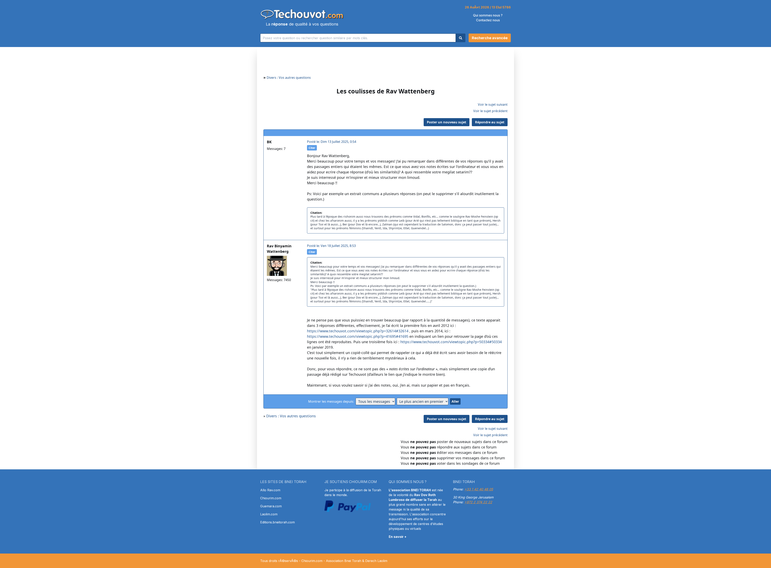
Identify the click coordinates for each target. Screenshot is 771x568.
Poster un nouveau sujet (446, 122)
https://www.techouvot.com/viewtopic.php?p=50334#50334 (451, 341)
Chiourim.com (270, 498)
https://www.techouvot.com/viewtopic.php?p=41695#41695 (357, 336)
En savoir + (397, 537)
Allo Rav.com (270, 490)
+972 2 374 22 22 (478, 502)
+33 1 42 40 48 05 (478, 489)
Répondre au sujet (489, 122)
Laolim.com (268, 514)
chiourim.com (363, 482)
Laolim (382, 561)
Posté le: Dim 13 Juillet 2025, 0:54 (331, 141)
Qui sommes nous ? (488, 15)
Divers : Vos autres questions (289, 77)
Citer (312, 148)
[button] (490, 38)
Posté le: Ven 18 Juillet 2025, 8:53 (331, 246)
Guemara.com (271, 506)
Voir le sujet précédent (490, 111)
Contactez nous (488, 20)
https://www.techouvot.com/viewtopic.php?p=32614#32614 (357, 331)
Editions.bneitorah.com (277, 522)
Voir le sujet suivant (493, 104)
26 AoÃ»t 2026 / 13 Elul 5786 (488, 7)
